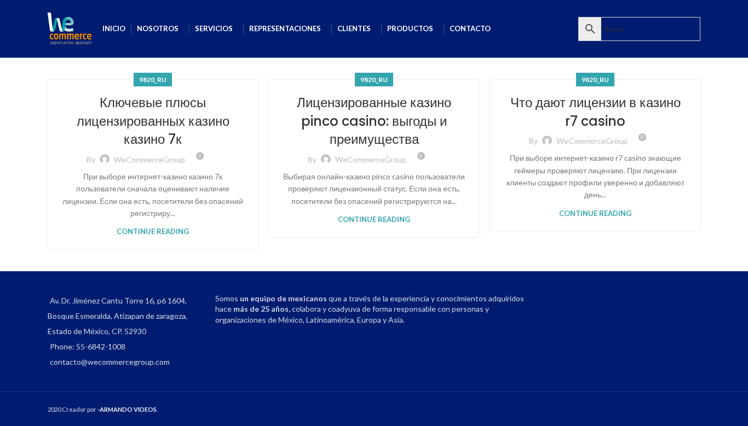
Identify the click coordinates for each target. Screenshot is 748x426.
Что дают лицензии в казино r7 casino (595, 112)
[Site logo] (69, 27)
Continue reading (153, 231)
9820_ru (152, 79)
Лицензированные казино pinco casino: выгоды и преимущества (374, 121)
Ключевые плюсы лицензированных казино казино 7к (153, 121)
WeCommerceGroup (149, 159)
